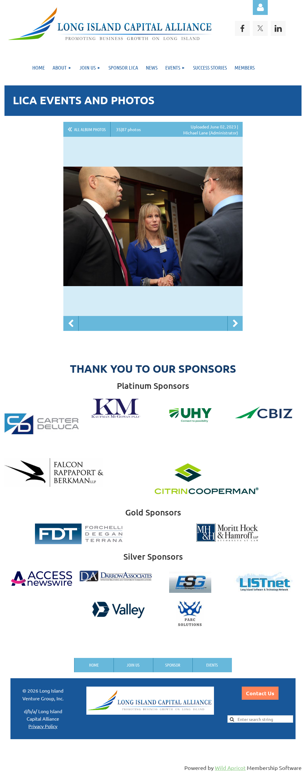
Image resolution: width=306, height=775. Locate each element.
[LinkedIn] (278, 28)
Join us (133, 664)
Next (235, 323)
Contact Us (260, 693)
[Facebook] (242, 28)
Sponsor (172, 664)
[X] (260, 28)
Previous (70, 323)
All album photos (90, 129)
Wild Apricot (230, 768)
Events (212, 664)
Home (94, 664)
